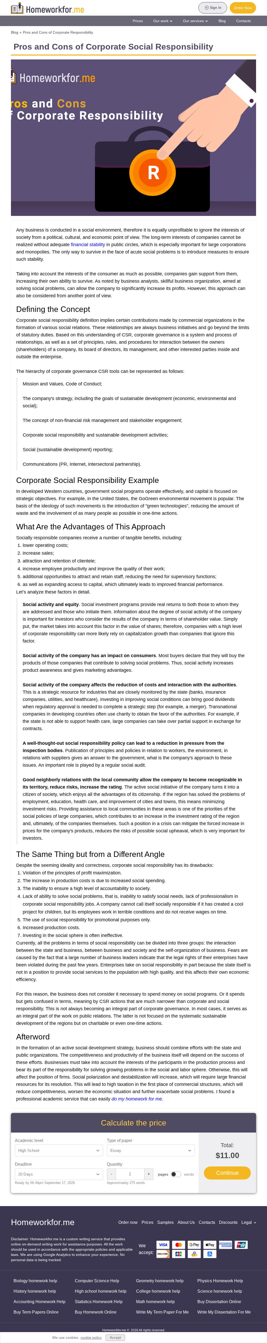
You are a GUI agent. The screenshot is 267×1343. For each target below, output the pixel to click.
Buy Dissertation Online (219, 1301)
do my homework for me (137, 1099)
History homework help (35, 1291)
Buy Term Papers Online (36, 1312)
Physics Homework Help (220, 1281)
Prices (138, 21)
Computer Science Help (97, 1281)
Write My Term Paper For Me (162, 1312)
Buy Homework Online (96, 1312)
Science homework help (219, 1291)
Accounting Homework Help (39, 1301)
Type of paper (119, 1140)
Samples (165, 1222)
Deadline (23, 1164)
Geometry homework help (160, 1281)
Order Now (243, 8)
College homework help (158, 1291)
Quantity (114, 1164)
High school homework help (100, 1291)
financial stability (88, 244)
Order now (128, 1222)
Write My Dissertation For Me (224, 1312)
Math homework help (155, 1301)
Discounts (228, 1222)
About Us (186, 1222)
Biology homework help (35, 1281)
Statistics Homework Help (99, 1301)
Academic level (29, 1140)
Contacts (243, 21)
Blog (222, 21)
